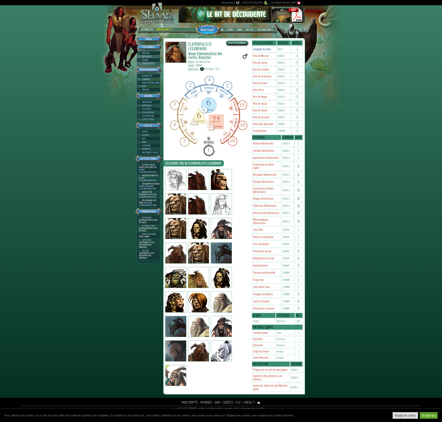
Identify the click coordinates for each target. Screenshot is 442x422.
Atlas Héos (146, 109)
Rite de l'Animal (261, 117)
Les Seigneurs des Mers (147, 201)
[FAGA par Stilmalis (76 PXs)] (198, 204)
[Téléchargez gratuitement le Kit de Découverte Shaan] (242, 21)
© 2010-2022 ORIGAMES (187, 408)
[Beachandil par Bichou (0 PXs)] (221, 253)
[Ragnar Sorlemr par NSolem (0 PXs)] (221, 179)
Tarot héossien (260, 357)
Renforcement (260, 265)
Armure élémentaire (263, 143)
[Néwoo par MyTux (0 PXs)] (175, 204)
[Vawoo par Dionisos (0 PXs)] (221, 228)
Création (146, 53)
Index (144, 142)
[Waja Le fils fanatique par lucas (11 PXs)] (198, 301)
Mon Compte (189, 402)
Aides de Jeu (146, 105)
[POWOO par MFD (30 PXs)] (221, 301)
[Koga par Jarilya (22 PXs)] (198, 228)
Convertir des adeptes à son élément (267, 377)
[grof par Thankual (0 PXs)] (221, 350)
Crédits (228, 402)
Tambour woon (260, 333)
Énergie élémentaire (263, 181)
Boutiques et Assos (150, 152)
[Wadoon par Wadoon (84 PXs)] (175, 301)
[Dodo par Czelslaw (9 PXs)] (198, 277)
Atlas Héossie (148, 112)
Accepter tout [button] (429, 415)
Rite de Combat (261, 69)
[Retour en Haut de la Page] (259, 402)
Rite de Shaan (260, 83)
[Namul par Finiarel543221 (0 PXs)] (175, 375)
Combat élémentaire (263, 150)
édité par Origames (253, 2)
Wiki (143, 138)
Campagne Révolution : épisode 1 (148, 221)
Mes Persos (146, 56)
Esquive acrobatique (263, 237)
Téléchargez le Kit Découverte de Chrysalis (146, 245)
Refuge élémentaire (263, 198)
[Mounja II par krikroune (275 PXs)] (221, 277)
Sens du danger (261, 244)
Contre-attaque (261, 301)
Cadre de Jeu (147, 102)
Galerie (145, 60)
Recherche (146, 149)
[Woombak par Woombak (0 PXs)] (198, 179)
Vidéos (230, 29)
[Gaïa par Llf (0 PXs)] (175, 277)
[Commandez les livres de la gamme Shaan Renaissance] (207, 29)
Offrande (258, 339)
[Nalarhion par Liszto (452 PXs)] (175, 326)
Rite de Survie (260, 62)
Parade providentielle (264, 272)
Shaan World (228, 2)
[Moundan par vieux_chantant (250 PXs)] (175, 253)
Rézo (144, 86)
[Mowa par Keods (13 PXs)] (221, 204)
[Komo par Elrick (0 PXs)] (198, 253)
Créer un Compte (163, 29)
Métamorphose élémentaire (260, 221)
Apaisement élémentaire (266, 158)
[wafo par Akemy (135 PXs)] (175, 350)
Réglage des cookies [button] (405, 415)
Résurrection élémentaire (266, 213)
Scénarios (146, 79)
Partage (145, 89)
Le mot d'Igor (147, 119)
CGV (238, 402)
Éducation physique (263, 124)
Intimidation (259, 131)
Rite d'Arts (258, 90)
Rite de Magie (260, 96)
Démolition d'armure (263, 308)
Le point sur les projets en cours (147, 165)
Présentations (148, 175)
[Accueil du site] (223, 29)
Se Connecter (147, 29)
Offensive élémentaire (265, 205)
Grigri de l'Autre (261, 351)
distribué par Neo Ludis (283, 2)
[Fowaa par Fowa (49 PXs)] (175, 179)
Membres (206, 402)
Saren (199, 65)
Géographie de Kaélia (151, 183)
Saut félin (258, 229)
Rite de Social (260, 103)
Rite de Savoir (260, 110)
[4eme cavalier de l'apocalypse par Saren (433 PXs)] (221, 326)
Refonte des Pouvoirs (145, 193)
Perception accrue (262, 251)
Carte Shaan (144, 236)
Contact (248, 402)
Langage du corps (262, 49)
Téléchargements (265, 29)
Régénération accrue (263, 258)
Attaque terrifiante (263, 294)
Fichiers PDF (147, 76)
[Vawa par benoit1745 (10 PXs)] (198, 326)
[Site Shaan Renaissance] (157, 22)
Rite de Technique (262, 76)
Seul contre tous (261, 287)
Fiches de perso (148, 63)
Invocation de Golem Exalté (263, 166)
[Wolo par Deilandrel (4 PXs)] (198, 350)
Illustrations (148, 116)
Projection (258, 280)
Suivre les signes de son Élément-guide (270, 387)
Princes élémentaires (150, 82)
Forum (240, 29)
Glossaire (146, 145)
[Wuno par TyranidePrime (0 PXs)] (175, 228)
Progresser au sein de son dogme (270, 369)
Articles (250, 29)
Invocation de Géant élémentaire (263, 190)
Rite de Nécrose (261, 56)
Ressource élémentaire (265, 174)
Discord (145, 135)
